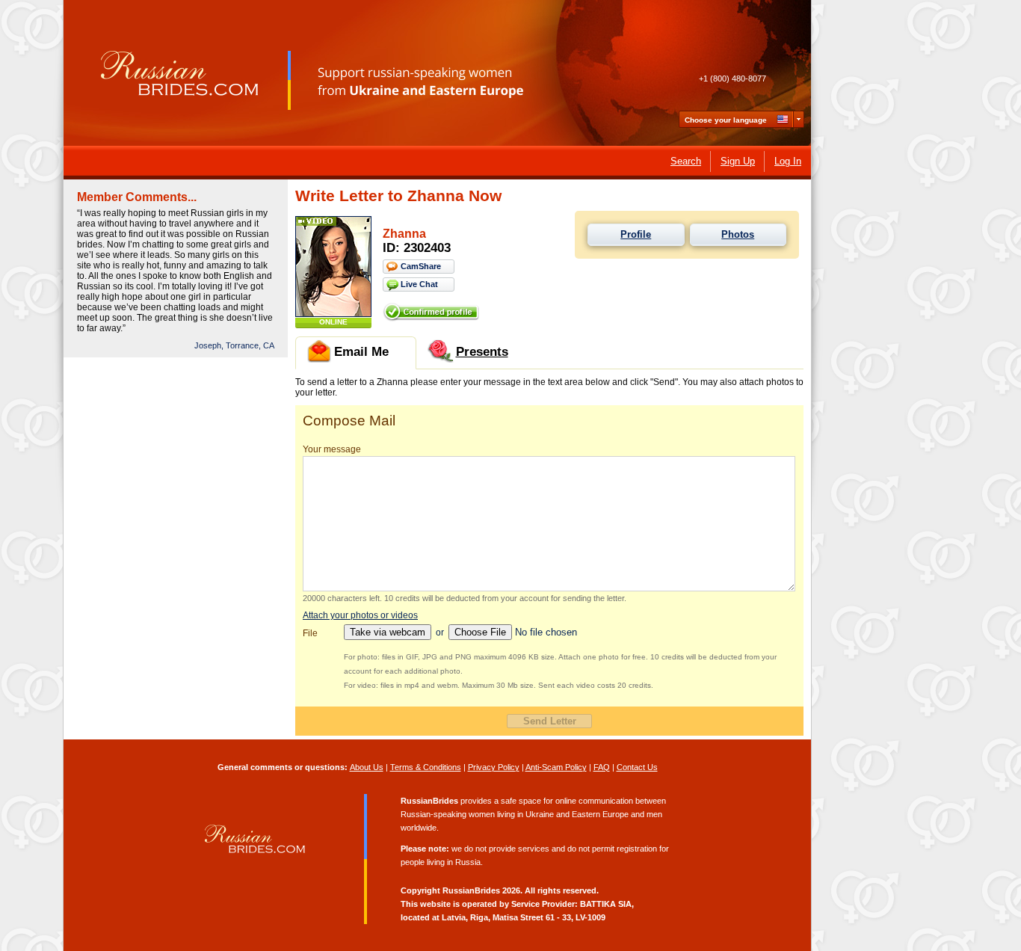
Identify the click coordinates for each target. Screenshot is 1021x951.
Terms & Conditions (425, 767)
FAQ (601, 767)
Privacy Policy (493, 767)
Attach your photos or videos (360, 615)
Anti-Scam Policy (556, 767)
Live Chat (419, 284)
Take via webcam (387, 632)
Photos (737, 234)
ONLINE (333, 322)
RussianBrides (471, 890)
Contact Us (637, 767)
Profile (635, 234)
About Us (366, 767)
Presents (482, 352)
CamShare (421, 266)
